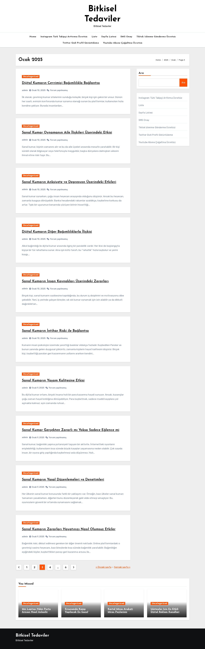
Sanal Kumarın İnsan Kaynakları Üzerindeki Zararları (65, 281)
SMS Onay (126, 37)
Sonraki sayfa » (122, 567)
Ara (141, 73)
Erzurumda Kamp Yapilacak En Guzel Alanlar (76, 612)
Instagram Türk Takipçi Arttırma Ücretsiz (63, 37)
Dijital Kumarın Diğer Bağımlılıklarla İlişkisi (57, 231)
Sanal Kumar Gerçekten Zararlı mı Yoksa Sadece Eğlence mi (70, 430)
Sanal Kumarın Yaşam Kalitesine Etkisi (53, 380)
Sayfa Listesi (108, 37)
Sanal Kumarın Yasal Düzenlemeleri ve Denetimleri (63, 479)
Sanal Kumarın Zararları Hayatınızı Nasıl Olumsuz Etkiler (68, 529)
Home (32, 37)
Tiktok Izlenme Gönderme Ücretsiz (156, 37)
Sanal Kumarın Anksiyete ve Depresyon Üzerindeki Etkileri (69, 182)
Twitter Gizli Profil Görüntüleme (81, 43)
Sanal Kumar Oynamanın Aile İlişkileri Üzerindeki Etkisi (67, 132)
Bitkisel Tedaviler (32, 635)
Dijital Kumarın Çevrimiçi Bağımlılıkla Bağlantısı (61, 83)
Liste (94, 37)
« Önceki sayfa (103, 567)
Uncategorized (30, 76)
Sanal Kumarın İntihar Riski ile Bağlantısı (55, 331)
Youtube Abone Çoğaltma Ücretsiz (122, 43)
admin (25, 90)
